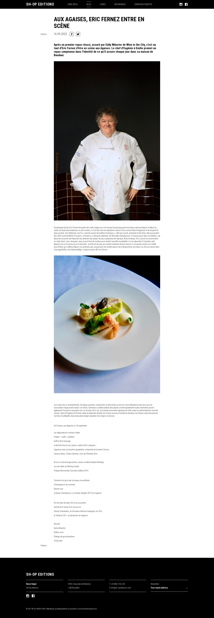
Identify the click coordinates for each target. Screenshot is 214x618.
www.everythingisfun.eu (88, 609)
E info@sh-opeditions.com (120, 588)
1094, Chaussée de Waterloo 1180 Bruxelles (79, 586)
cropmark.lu (74, 609)
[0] (78, 34)
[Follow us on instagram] (180, 4)
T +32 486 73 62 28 (117, 584)
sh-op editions (40, 574)
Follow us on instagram (27, 595)
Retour (44, 34)
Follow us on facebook (33, 595)
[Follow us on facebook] (186, 4)
